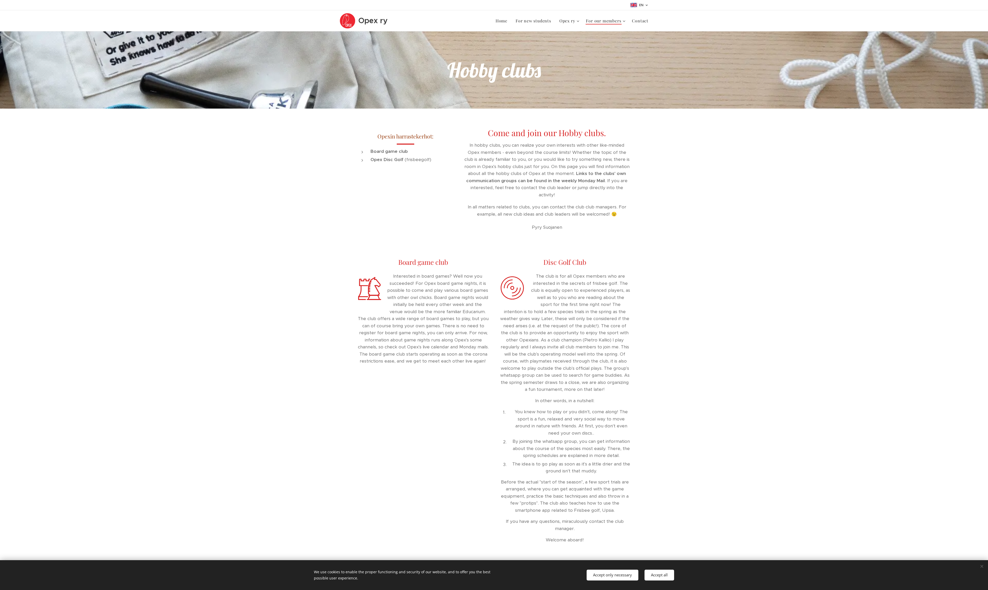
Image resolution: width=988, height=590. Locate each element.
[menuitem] (502, 20)
